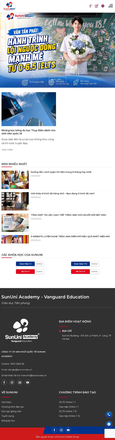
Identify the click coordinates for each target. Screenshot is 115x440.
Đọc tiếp (57, 79)
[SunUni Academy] (11, 6)
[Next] (109, 50)
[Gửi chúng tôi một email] (19, 382)
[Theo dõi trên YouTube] (27, 382)
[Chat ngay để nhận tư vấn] (109, 424)
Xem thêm (7, 150)
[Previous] (6, 50)
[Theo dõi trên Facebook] (4, 382)
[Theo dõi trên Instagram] (12, 382)
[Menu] (110, 5)
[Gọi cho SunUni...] (109, 414)
